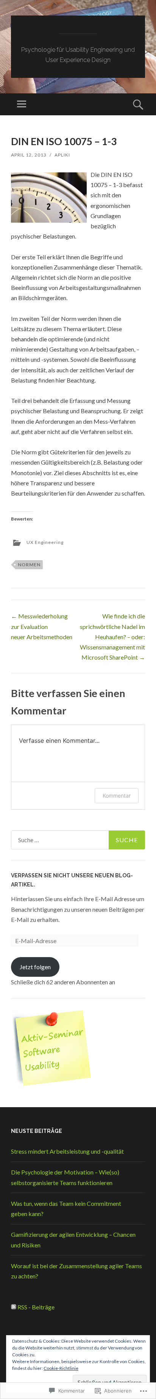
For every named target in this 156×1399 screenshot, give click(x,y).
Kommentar (117, 795)
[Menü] (21, 104)
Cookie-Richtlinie (61, 1368)
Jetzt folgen (35, 966)
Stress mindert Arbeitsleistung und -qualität (67, 1151)
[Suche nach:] (78, 839)
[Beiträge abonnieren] (13, 1307)
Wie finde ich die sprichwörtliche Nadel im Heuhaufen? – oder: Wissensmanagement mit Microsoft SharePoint (112, 636)
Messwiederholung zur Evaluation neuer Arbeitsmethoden (41, 626)
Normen (29, 564)
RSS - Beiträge (36, 1307)
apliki (62, 155)
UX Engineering (45, 542)
